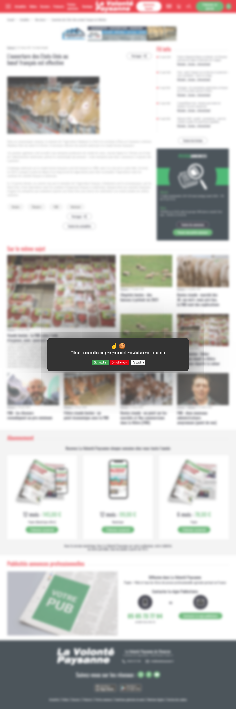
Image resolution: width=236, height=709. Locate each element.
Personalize (138, 362)
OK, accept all (100, 362)
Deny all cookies (120, 362)
